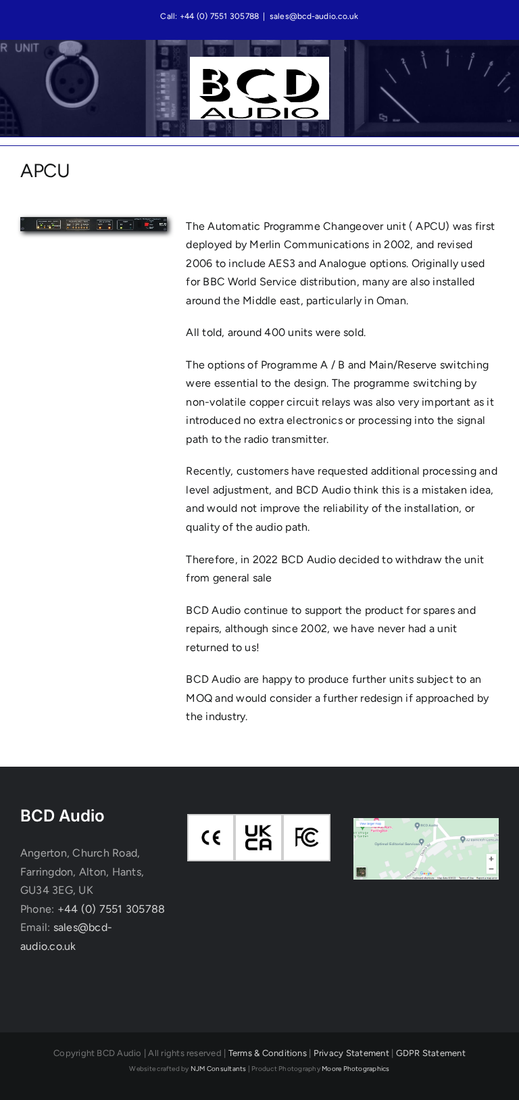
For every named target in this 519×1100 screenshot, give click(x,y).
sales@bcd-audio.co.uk (314, 16)
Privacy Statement (351, 1053)
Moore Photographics (356, 1068)
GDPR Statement (431, 1053)
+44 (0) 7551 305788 (111, 909)
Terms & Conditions (267, 1053)
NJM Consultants (219, 1068)
